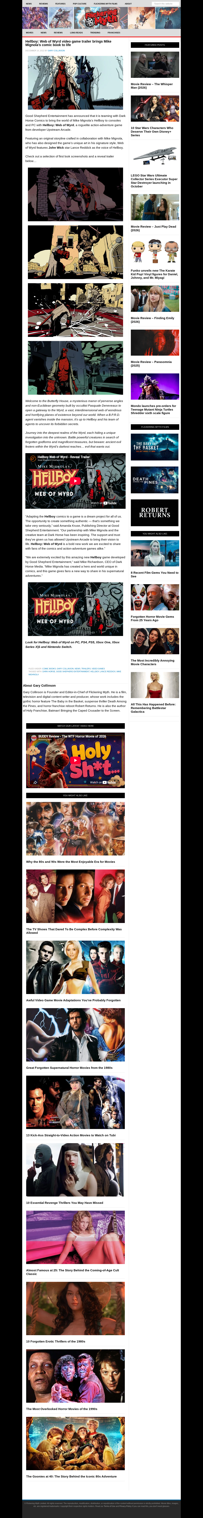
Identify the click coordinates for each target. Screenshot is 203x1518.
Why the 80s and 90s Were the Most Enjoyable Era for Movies (70, 861)
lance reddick (108, 671)
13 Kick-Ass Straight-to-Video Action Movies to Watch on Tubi (71, 1135)
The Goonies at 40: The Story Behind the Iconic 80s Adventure (71, 1476)
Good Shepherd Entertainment (72, 671)
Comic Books (49, 669)
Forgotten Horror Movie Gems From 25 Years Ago (152, 618)
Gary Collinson (65, 669)
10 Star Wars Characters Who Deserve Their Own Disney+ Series (152, 131)
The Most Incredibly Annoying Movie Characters (152, 662)
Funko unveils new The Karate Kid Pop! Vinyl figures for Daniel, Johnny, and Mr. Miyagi (154, 274)
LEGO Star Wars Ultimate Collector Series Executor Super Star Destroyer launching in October (154, 181)
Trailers (86, 669)
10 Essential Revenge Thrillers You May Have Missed (64, 1202)
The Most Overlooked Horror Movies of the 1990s (61, 1409)
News (77, 669)
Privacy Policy (125, 1506)
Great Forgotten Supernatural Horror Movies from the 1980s (69, 1067)
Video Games (98, 669)
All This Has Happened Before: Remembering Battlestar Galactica (153, 708)
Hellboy (94, 671)
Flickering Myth (101, 17)
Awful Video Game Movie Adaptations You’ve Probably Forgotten (73, 1000)
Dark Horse (49, 671)
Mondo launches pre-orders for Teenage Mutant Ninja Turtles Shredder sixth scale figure (153, 409)
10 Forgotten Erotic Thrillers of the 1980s (55, 1341)
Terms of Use (109, 1506)
